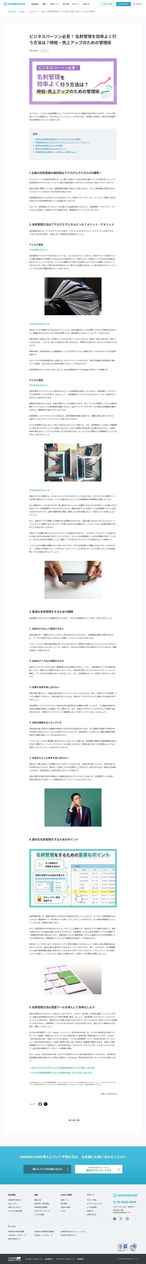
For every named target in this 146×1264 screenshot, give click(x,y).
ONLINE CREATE (67, 1235)
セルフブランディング (42, 1211)
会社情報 (48, 1259)
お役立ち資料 (107, 4)
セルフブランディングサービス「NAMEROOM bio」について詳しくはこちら (63, 1067)
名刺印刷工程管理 (40, 1207)
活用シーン (54, 4)
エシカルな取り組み (15, 1211)
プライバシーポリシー (64, 1259)
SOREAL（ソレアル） (42, 1235)
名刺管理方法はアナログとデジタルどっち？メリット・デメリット (62, 142)
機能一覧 (37, 1200)
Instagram (127, 1218)
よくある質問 (91, 1207)
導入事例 (66, 4)
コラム (22, 11)
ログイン (139, 4)
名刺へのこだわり (14, 1207)
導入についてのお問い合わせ (47, 1169)
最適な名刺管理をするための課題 (49, 145)
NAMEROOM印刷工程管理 (44, 1232)
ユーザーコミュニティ (95, 1204)
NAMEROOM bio (73, 1232)
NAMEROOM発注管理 (16, 1232)
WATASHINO (13, 1239)
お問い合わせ (123, 4)
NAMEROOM (14, 4)
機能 (44, 4)
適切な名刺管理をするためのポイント (50, 149)
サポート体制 (91, 1200)
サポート (75, 4)
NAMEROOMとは (14, 1200)
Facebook (40, 1104)
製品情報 (35, 4)
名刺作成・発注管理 (41, 1204)
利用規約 (80, 1259)
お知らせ (86, 4)
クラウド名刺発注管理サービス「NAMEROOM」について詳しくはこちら (61, 1072)
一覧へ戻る (71, 1120)
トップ (12, 11)
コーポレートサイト (32, 1259)
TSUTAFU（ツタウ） (16, 1235)
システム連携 (39, 1214)
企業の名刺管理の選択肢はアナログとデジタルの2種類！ (58, 139)
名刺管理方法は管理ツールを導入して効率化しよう (56, 152)
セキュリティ (13, 1204)
